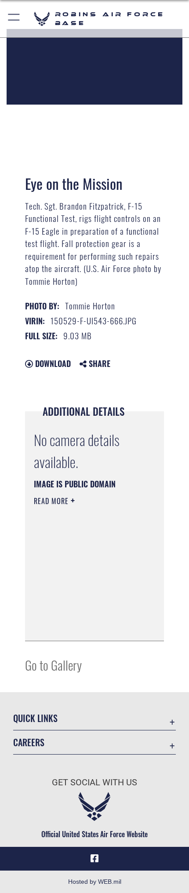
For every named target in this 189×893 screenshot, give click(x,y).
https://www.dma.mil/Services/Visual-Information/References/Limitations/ (87, 624)
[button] (14, 18)
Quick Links (35, 718)
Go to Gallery (53, 664)
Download (52, 363)
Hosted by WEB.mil (94, 881)
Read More (52, 501)
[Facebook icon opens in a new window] (94, 858)
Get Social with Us (94, 782)
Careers (28, 742)
